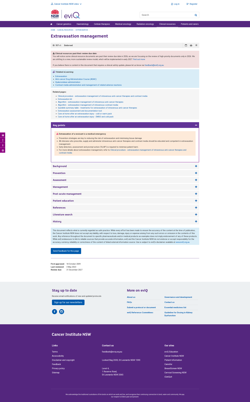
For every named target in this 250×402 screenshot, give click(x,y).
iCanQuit (168, 377)
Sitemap (56, 372)
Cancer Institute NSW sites (66, 4)
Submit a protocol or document (141, 307)
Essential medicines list (175, 307)
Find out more (139, 59)
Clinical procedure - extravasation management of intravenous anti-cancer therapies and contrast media (102, 96)
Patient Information (173, 360)
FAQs (129, 302)
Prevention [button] (59, 173)
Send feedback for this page (66, 251)
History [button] (57, 221)
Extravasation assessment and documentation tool (80, 111)
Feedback (56, 364)
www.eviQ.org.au (183, 242)
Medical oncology (123, 24)
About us (131, 297)
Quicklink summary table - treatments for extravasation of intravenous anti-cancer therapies (97, 108)
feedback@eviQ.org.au (154, 65)
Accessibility (58, 356)
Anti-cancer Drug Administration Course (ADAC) (75, 79)
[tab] (125, 125)
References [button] (59, 207)
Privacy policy (58, 368)
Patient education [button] (63, 200)
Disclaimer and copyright (63, 360)
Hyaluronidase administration (67, 82)
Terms (55, 351)
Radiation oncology (145, 24)
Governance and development (178, 297)
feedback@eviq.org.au (112, 351)
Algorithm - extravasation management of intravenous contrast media (88, 105)
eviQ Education (171, 351)
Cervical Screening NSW (175, 372)
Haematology (83, 24)
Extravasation (61, 76)
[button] (196, 45)
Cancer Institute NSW (174, 356)
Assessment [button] (59, 180)
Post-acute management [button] (67, 193)
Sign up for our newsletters (68, 302)
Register (193, 4)
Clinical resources (167, 24)
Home (53, 30)
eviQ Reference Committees (140, 312)
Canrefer (168, 364)
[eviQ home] (65, 14)
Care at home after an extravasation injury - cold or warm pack (85, 114)
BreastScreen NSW (173, 368)
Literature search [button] (62, 214)
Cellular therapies (102, 24)
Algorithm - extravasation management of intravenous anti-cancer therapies (90, 102)
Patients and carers (190, 24)
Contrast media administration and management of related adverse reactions (88, 85)
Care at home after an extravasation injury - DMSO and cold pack (85, 117)
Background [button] (60, 166)
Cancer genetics (64, 24)
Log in (176, 4)
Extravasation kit (65, 99)
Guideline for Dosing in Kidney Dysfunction (178, 314)
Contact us (169, 302)
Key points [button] (59, 125)
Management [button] (60, 187)
